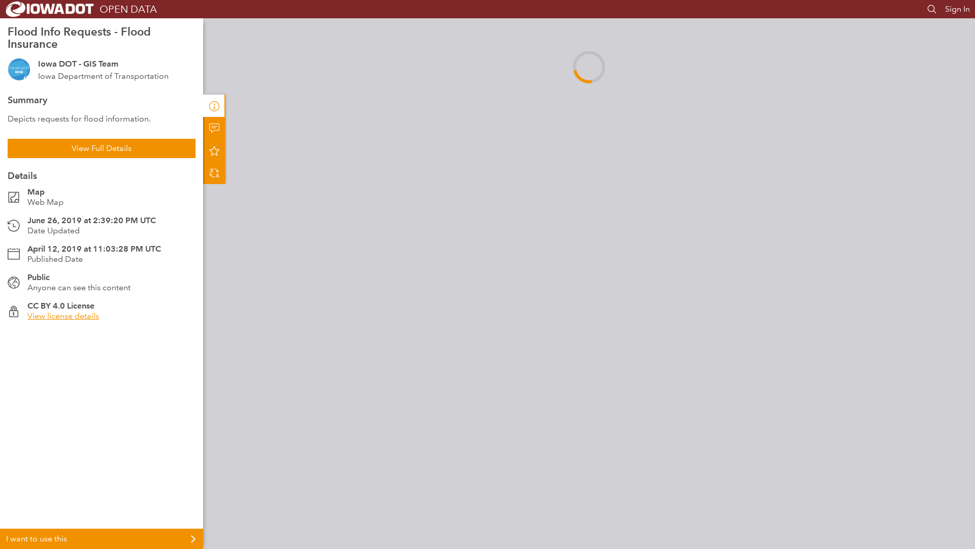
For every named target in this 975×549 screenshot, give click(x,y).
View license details (63, 316)
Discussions (214, 128)
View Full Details (102, 148)
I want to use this (36, 538)
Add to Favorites (214, 150)
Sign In (957, 9)
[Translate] (214, 173)
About (214, 106)
